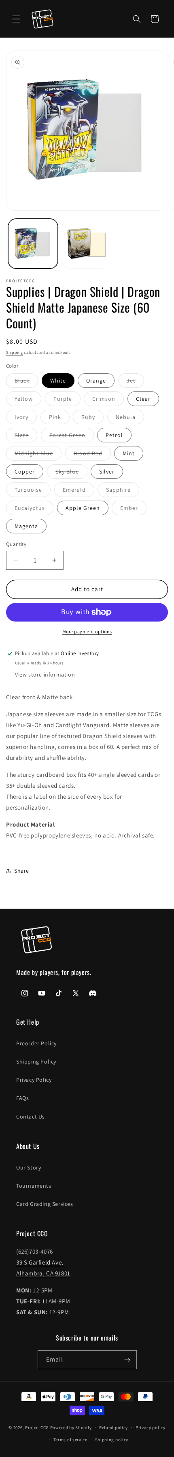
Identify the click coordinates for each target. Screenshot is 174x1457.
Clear (143, 398)
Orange (96, 380)
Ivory (26, 418)
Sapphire (122, 491)
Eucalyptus (34, 509)
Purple (67, 400)
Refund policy (113, 1427)
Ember (133, 509)
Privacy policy (151, 1427)
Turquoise (33, 491)
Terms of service (70, 1439)
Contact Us (30, 1116)
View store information (45, 674)
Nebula (130, 418)
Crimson (108, 400)
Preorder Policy (36, 1043)
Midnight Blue (38, 455)
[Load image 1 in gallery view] (33, 244)
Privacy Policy (33, 1079)
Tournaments (33, 1185)
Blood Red (92, 455)
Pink (59, 418)
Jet (135, 382)
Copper (25, 471)
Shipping (14, 352)
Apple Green (83, 508)
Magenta (26, 526)
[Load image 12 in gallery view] (87, 244)
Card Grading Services (44, 1203)
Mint (129, 453)
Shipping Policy (36, 1061)
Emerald (78, 491)
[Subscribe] (127, 1359)
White (58, 380)
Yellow (28, 400)
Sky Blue (71, 473)
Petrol (114, 435)
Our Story (28, 1167)
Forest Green (71, 436)
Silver (107, 471)
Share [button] (21, 870)
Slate (26, 436)
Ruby (92, 418)
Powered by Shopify (71, 1427)
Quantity (16, 544)
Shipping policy (112, 1439)
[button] (16, 19)
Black (26, 382)
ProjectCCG (37, 1427)
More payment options (87, 631)
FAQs (22, 1098)
